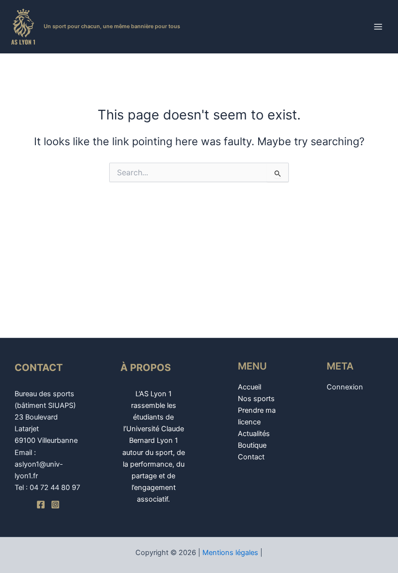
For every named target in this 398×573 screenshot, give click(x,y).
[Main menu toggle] (378, 27)
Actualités (254, 433)
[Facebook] (40, 504)
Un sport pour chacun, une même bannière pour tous (112, 26)
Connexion (345, 387)
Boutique (252, 445)
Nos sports (256, 398)
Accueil (249, 387)
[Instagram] (55, 504)
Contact (251, 457)
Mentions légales (230, 552)
